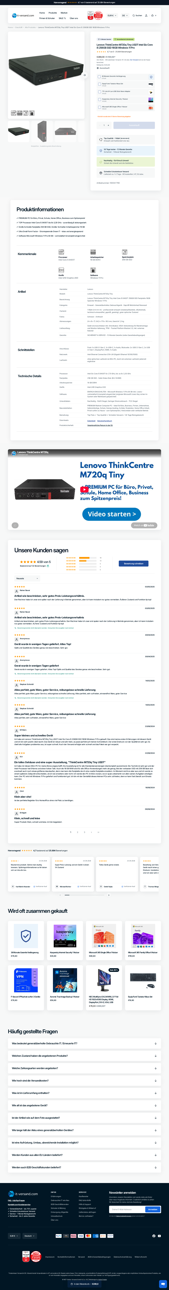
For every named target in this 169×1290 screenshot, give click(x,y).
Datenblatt (91, 421)
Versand (81, 1257)
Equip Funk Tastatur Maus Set (140, 996)
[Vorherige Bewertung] (60, 895)
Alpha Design (102, 1279)
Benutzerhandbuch (104, 421)
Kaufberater (83, 1196)
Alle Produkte (30, 27)
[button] (137, 15)
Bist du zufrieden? (86, 1216)
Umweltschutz (56, 1216)
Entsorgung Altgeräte (59, 1212)
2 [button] (77, 832)
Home (10, 27)
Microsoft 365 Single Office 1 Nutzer (103, 952)
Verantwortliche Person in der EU (100, 425)
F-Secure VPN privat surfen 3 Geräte (25, 996)
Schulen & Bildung (58, 1208)
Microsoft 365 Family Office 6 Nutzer (142, 952)
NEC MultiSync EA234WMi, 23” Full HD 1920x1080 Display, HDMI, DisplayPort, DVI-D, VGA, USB (103, 999)
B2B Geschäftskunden (60, 1204)
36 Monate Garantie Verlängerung (24, 952)
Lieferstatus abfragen (87, 1212)
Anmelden (152, 1209)
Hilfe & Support (85, 1204)
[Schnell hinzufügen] (17, 942)
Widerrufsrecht (141, 1257)
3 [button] (84, 832)
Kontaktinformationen (66, 1257)
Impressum (50, 1257)
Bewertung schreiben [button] (133, 563)
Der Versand (134, 60)
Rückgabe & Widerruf (87, 1208)
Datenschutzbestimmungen (123, 1216)
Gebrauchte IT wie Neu (60, 1200)
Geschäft (18, 27)
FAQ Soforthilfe (85, 1200)
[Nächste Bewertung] (108, 895)
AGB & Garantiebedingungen (99, 1257)
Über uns (54, 1220)
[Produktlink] (26, 940)
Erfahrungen (56, 1196)
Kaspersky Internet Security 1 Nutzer (64, 952)
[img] (19, 587)
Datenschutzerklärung (123, 1257)
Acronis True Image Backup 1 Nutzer (64, 996)
